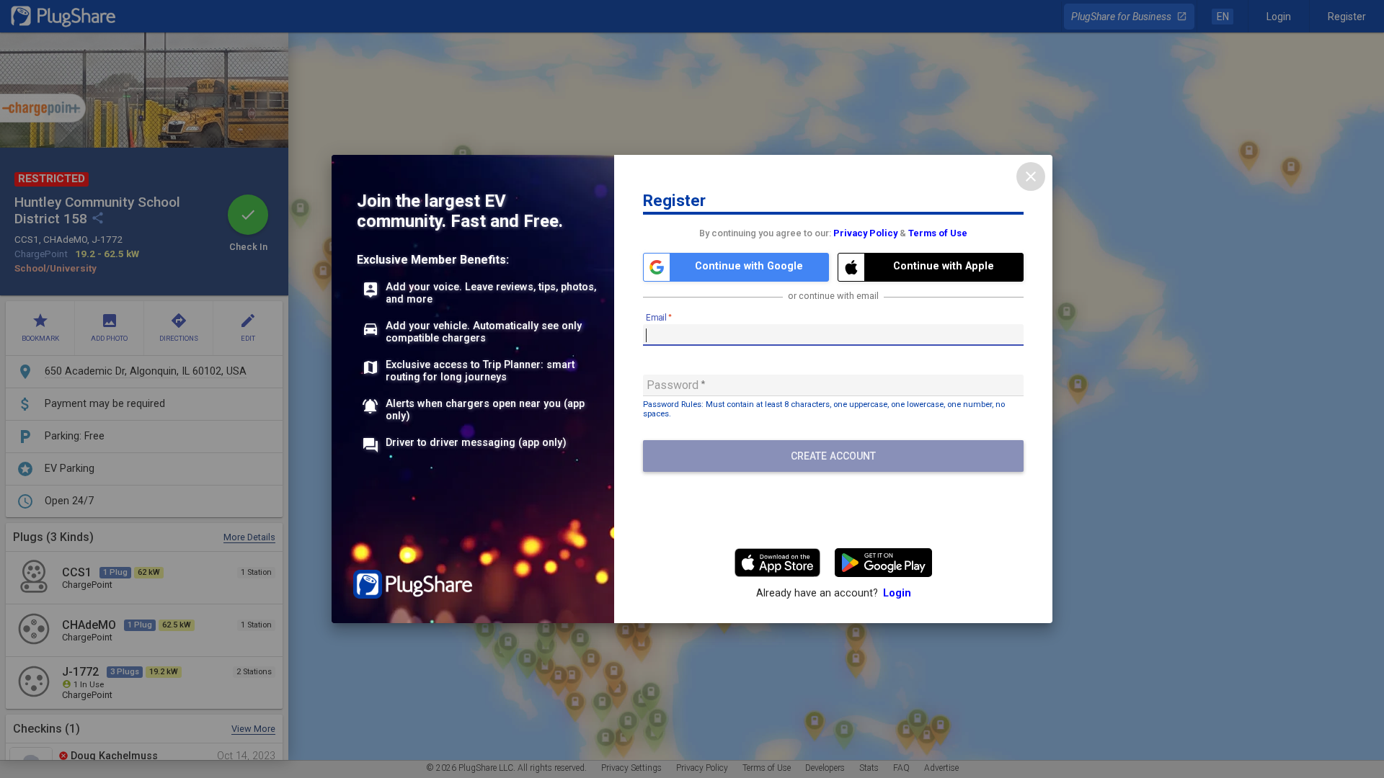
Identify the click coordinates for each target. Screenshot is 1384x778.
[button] (736, 267)
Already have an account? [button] (833, 593)
